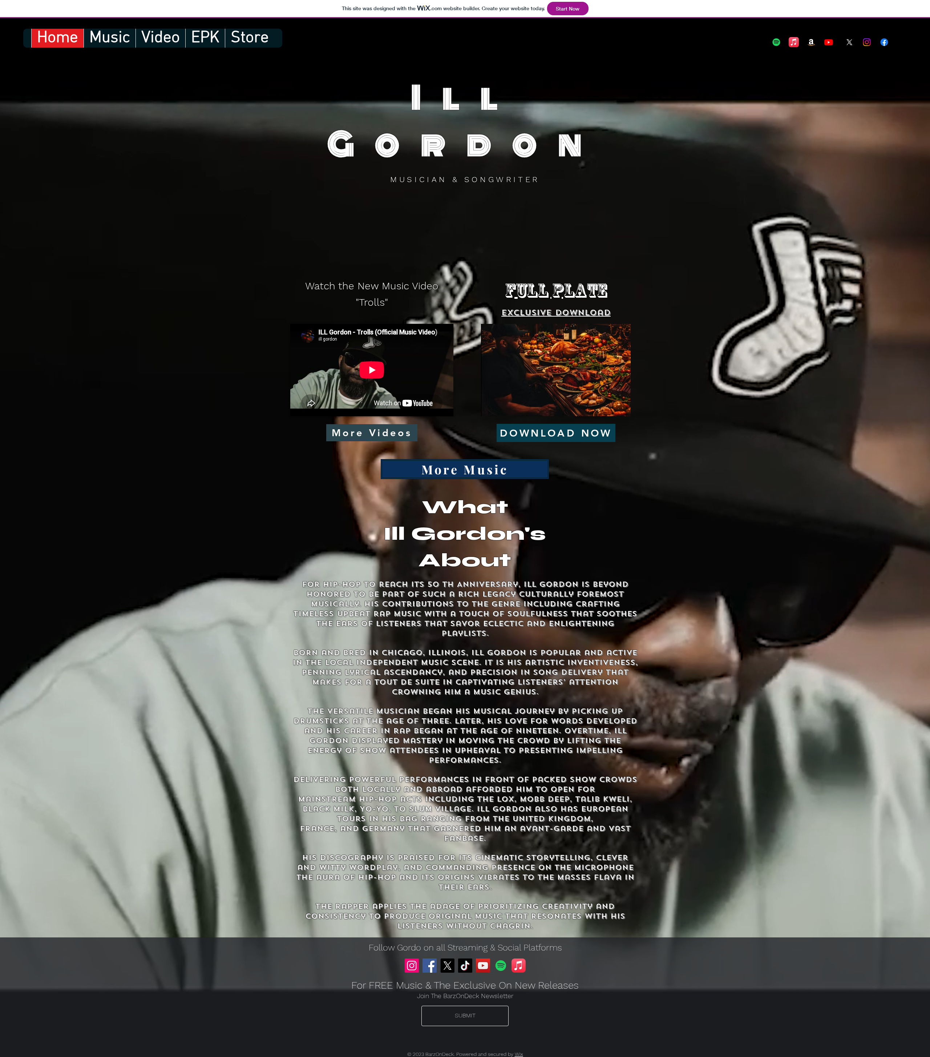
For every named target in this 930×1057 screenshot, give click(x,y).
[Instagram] (867, 42)
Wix (519, 1054)
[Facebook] (429, 965)
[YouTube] (483, 965)
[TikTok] (465, 965)
